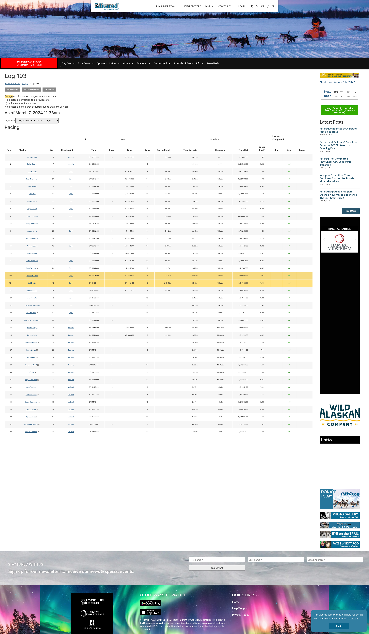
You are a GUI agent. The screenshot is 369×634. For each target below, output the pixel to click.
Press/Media (213, 63)
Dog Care (66, 63)
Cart (207, 6)
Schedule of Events (183, 63)
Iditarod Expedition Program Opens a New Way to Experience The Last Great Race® (338, 194)
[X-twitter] (257, 6)
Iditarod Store (192, 6)
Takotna (71, 328)
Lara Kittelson (31, 409)
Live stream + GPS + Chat (29, 64)
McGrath (71, 387)
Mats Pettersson (32, 261)
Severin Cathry (31, 395)
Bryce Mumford (31, 380)
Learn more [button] (353, 618)
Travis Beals (32, 172)
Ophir (71, 172)
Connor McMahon (31, 424)
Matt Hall (32, 194)
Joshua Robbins (31, 432)
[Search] (272, 6)
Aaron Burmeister (32, 238)
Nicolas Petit (32, 157)
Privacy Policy (240, 614)
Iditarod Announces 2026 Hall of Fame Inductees (338, 130)
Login (241, 6)
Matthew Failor (32, 276)
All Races (49, 89)
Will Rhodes (31, 357)
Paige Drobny (32, 209)
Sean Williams (31, 313)
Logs (25, 83)
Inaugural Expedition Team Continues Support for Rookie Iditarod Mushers (337, 178)
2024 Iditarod (12, 83)
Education (142, 63)
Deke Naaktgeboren (32, 305)
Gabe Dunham (31, 268)
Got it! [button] (339, 626)
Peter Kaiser (32, 186)
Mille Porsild (32, 253)
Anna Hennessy (31, 342)
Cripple (71, 157)
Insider (112, 63)
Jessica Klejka (32, 328)
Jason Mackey (32, 246)
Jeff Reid (31, 372)
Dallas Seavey (32, 164)
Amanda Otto (32, 290)
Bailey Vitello (32, 335)
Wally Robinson (32, 223)
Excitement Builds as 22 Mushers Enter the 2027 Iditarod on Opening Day (338, 145)
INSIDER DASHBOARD (29, 61)
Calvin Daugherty (31, 402)
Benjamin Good (31, 365)
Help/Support (240, 608)
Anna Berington (32, 298)
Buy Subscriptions (166, 6)
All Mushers (12, 89)
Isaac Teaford (31, 387)
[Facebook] (252, 6)
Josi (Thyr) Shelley (31, 320)
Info (198, 63)
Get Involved (160, 63)
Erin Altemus (31, 350)
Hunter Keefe (32, 201)
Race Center (84, 63)
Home (236, 602)
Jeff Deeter (32, 283)
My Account (224, 6)
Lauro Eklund (31, 417)
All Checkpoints (31, 89)
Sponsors (102, 63)
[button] (324, 239)
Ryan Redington (32, 179)
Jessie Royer (32, 231)
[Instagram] (262, 6)
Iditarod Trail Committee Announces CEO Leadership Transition (335, 161)
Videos (126, 63)
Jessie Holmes (32, 216)
